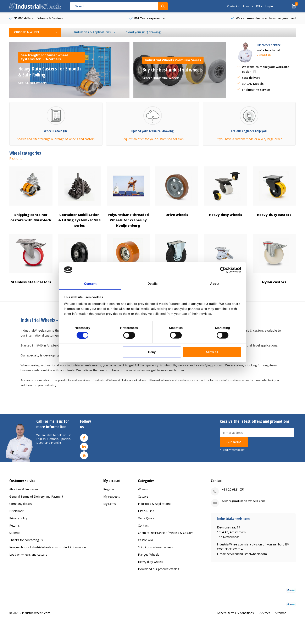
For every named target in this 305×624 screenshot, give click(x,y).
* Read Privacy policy (232, 449)
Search (163, 6)
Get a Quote (146, 518)
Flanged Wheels (79, 282)
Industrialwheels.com (36, 613)
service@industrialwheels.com (243, 501)
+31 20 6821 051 (233, 489)
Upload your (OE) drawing (142, 32)
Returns (14, 525)
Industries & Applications (154, 504)
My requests (111, 496)
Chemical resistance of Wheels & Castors (165, 533)
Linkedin (84, 447)
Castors (143, 496)
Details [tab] (153, 283)
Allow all (212, 352)
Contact (143, 525)
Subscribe (234, 442)
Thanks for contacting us (26, 540)
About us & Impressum (24, 489)
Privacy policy (18, 518)
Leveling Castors (225, 282)
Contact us (264, 55)
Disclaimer (16, 511)
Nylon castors (274, 282)
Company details (20, 504)
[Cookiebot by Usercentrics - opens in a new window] (223, 270)
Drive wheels (177, 214)
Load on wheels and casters (28, 554)
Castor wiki (145, 540)
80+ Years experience (149, 18)
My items (109, 504)
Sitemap (14, 533)
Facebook (84, 438)
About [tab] (214, 283)
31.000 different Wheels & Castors (38, 18)
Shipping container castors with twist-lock (30, 217)
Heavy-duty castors (274, 214)
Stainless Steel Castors (31, 282)
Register (108, 489)
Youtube (84, 455)
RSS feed (265, 613)
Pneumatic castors (177, 282)
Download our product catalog (158, 569)
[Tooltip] (254, 72)
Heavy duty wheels (225, 214)
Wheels (143, 489)
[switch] (129, 335)
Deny (152, 352)
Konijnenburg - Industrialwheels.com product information (47, 547)
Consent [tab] (90, 283)
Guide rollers (128, 282)
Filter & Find (146, 511)
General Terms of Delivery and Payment (36, 496)
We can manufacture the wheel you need (266, 18)
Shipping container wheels (155, 547)
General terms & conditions (235, 613)
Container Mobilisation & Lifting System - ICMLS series (79, 220)
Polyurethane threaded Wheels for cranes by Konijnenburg (128, 220)
